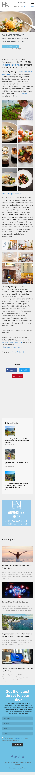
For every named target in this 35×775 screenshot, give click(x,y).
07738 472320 (29, 6)
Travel (15, 46)
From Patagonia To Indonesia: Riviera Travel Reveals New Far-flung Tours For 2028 (17, 443)
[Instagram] (19, 760)
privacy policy (20, 741)
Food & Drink (7, 46)
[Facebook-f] (12, 760)
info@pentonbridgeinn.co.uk (12, 347)
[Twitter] (15, 760)
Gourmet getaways (11, 193)
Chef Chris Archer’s (21, 94)
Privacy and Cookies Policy (17, 771)
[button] (11, 370)
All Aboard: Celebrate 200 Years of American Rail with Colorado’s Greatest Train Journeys (16, 488)
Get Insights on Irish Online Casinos (15, 605)
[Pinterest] (23, 760)
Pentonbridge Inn (11, 64)
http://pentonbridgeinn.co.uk (12, 342)
